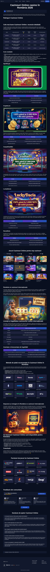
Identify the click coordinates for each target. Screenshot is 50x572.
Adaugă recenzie (41, 493)
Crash (30, 253)
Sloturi (41, 253)
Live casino (19, 253)
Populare (8, 253)
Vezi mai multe (25, 507)
